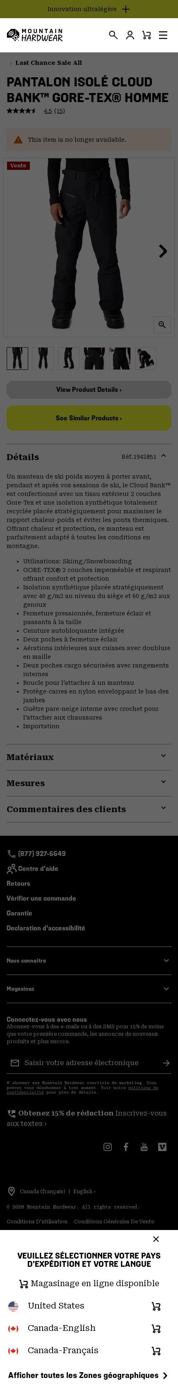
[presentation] (113, 35)
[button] (163, 35)
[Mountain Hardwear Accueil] (35, 35)
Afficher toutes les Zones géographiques (83, 1375)
